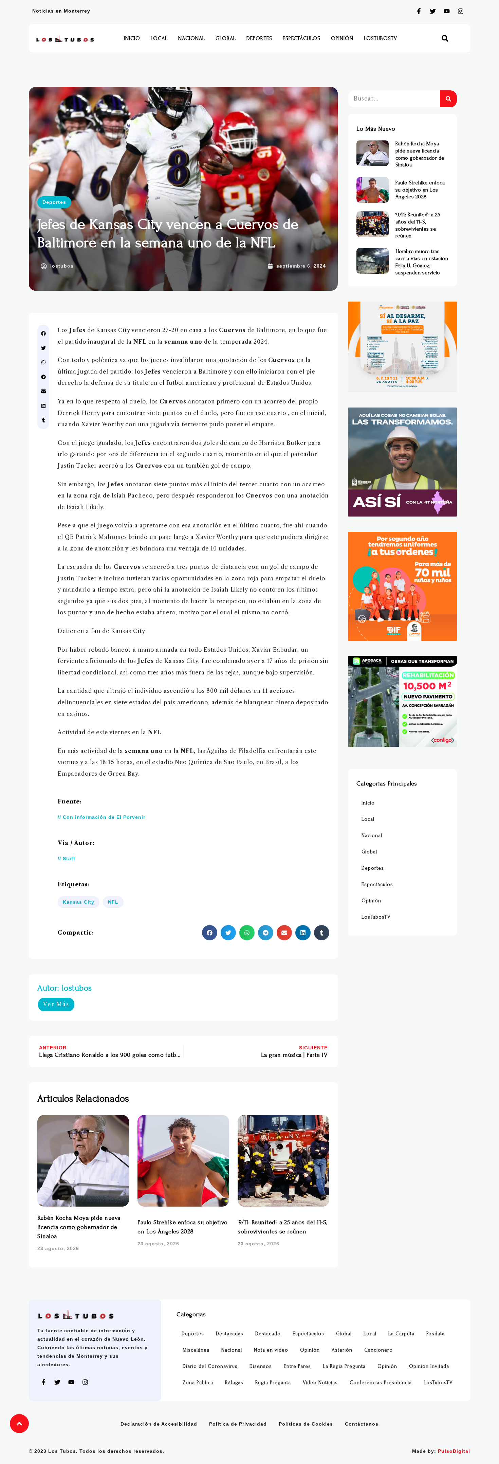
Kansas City (78, 902)
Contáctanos (361, 1424)
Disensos (261, 1366)
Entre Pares (297, 1366)
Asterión (342, 1350)
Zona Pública (198, 1383)
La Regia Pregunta (344, 1366)
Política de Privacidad (238, 1424)
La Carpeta (401, 1334)
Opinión (342, 38)
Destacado (268, 1334)
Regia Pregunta (273, 1383)
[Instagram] (461, 11)
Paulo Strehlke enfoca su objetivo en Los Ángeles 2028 (420, 190)
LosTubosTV (380, 38)
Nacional (191, 38)
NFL (113, 902)
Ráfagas (234, 1383)
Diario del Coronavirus (210, 1366)
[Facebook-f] (419, 11)
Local (159, 38)
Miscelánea (196, 1350)
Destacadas (229, 1334)
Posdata (435, 1334)
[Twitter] (433, 11)
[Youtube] (447, 11)
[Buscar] (448, 98)
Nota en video (271, 1350)
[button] (445, 38)
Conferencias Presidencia (381, 1383)
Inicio (132, 38)
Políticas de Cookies (306, 1424)
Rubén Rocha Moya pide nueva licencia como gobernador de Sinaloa (79, 1227)
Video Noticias (320, 1383)
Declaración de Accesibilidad (159, 1424)
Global (226, 38)
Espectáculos (301, 38)
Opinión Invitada (429, 1366)
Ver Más (56, 1004)
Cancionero (378, 1350)
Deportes (259, 38)
